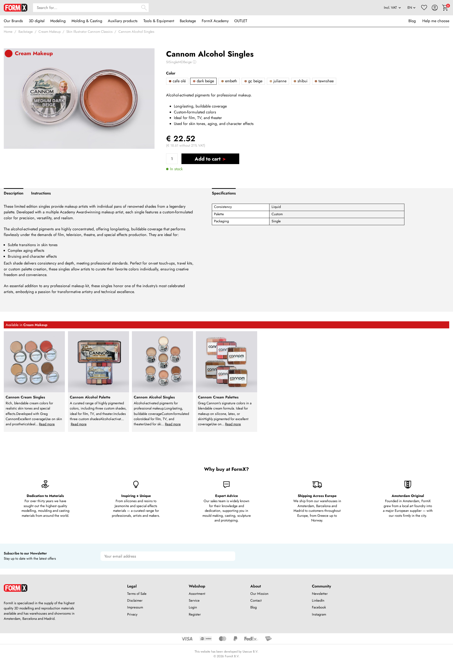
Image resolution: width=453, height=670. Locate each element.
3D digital (37, 21)
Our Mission (259, 593)
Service (194, 600)
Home (8, 31)
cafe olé (179, 81)
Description (13, 193)
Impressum (135, 607)
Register (195, 614)
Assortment (197, 593)
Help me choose (435, 21)
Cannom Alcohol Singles (136, 31)
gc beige (254, 81)
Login (193, 607)
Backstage (188, 21)
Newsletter (320, 593)
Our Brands (13, 21)
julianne (279, 81)
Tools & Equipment (158, 21)
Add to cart (208, 158)
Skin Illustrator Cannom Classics (89, 31)
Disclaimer (135, 600)
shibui (301, 81)
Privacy (132, 614)
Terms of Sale (137, 593)
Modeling (58, 21)
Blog (412, 21)
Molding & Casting (86, 21)
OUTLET (240, 21)
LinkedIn (318, 600)
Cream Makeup (49, 31)
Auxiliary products (123, 21)
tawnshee (325, 81)
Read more (47, 424)
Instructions (41, 193)
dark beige (205, 81)
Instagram (319, 614)
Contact (256, 600)
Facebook (319, 607)
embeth (230, 81)
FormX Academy (215, 21)
